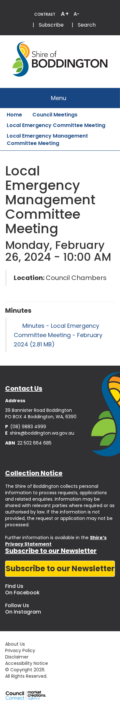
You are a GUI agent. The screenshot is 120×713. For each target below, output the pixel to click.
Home (14, 114)
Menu (58, 98)
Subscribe (51, 25)
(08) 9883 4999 (25, 426)
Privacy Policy (20, 650)
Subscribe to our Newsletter (60, 568)
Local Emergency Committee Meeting (56, 125)
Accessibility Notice (26, 663)
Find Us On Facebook (22, 589)
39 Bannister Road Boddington (38, 410)
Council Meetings (54, 114)
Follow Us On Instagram (23, 608)
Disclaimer (16, 657)
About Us (15, 644)
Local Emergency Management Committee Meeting (47, 139)
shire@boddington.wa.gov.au (39, 433)
